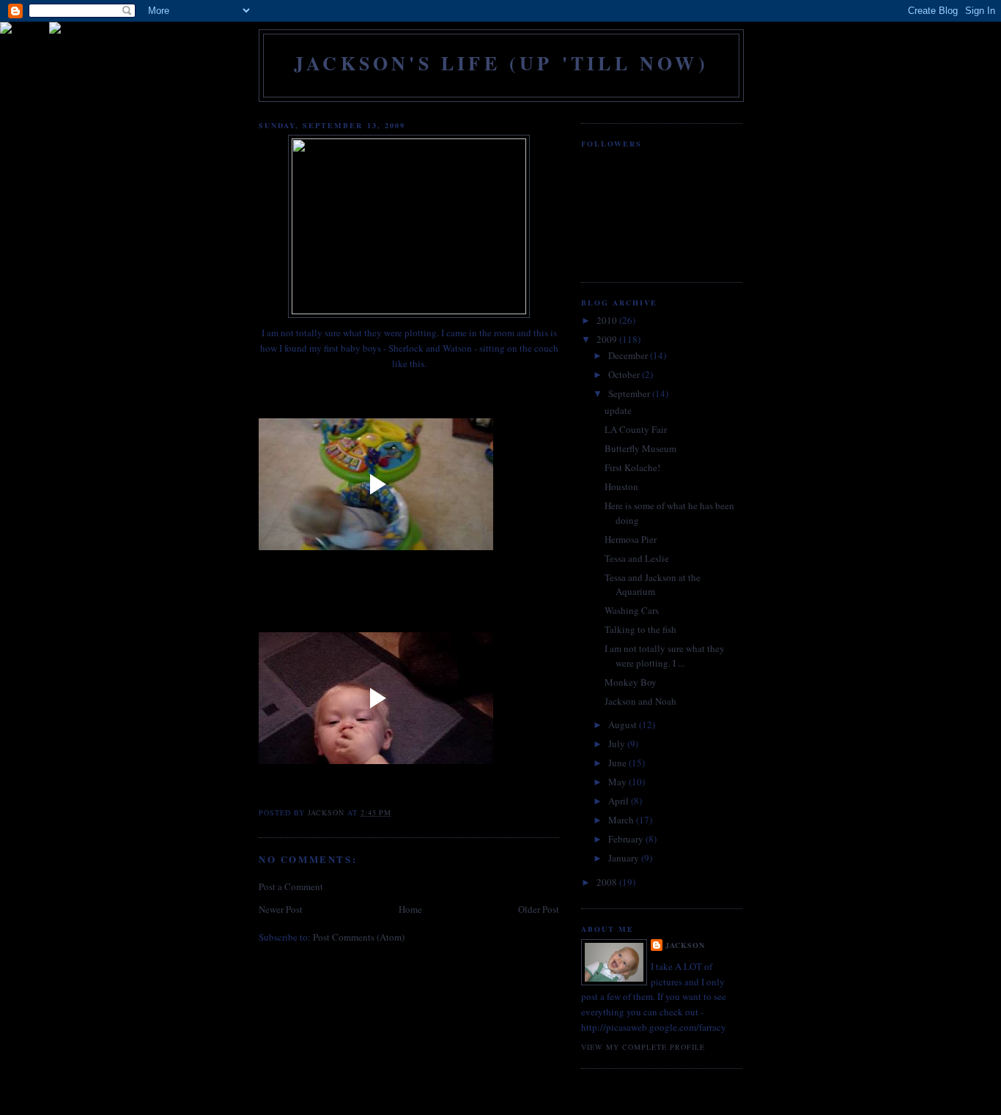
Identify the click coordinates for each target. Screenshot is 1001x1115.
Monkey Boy (631, 682)
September (630, 393)
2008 (607, 882)
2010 (607, 320)
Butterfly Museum (640, 448)
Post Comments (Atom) (359, 937)
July (617, 743)
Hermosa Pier (631, 539)
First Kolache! (632, 467)
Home (410, 909)
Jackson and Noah (640, 701)
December (629, 355)
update (618, 410)
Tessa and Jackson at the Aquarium (653, 585)
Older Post (538, 909)
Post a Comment (291, 886)
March (622, 819)
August (623, 724)
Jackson (685, 945)
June (618, 762)
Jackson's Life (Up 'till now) (501, 63)
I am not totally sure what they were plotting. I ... (665, 656)
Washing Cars (632, 610)
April (619, 800)
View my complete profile (643, 1047)
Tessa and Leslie (637, 558)
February (627, 838)
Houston (621, 486)
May (618, 781)
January (624, 857)
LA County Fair (636, 429)
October (625, 374)
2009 (607, 339)
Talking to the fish (640, 629)
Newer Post (281, 909)
